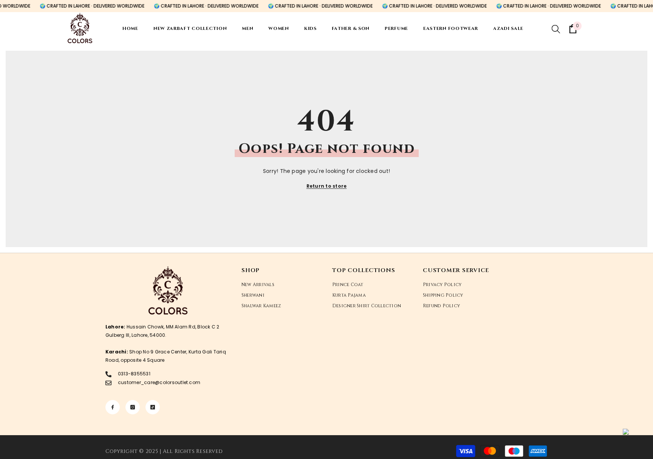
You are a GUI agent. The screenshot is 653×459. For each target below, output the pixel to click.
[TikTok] (152, 407)
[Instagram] (132, 407)
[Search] (556, 28)
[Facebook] (112, 407)
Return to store (326, 186)
